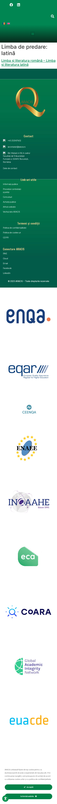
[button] (32, 33)
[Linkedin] (18, 4)
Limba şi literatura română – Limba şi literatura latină (28, 63)
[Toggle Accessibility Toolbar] (5, 798)
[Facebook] (11, 4)
